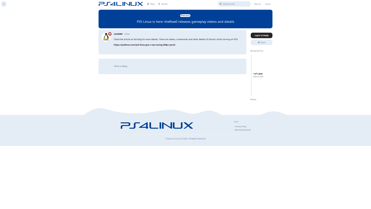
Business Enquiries (243, 129)
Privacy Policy (241, 126)
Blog (152, 4)
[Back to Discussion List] (3, 4)
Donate (164, 4)
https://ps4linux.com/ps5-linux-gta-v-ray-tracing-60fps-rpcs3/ (145, 44)
